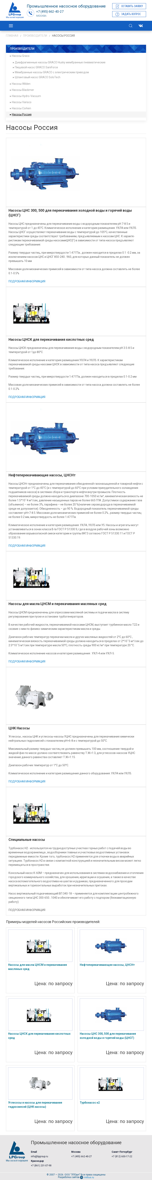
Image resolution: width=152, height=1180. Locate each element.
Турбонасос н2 (90, 1102)
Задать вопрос (131, 14)
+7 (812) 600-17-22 (122, 1156)
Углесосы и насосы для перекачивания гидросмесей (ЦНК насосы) (35, 1104)
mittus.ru (89, 1177)
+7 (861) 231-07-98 (41, 1165)
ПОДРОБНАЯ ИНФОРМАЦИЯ (27, 281)
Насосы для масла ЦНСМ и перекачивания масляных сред (37, 967)
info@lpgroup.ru (39, 1156)
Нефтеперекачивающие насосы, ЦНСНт (107, 964)
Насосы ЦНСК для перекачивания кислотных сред (39, 1035)
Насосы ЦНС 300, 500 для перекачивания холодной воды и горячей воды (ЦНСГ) (108, 1035)
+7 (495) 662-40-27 (81, 1156)
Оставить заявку (132, 6)
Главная (12, 35)
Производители (35, 35)
